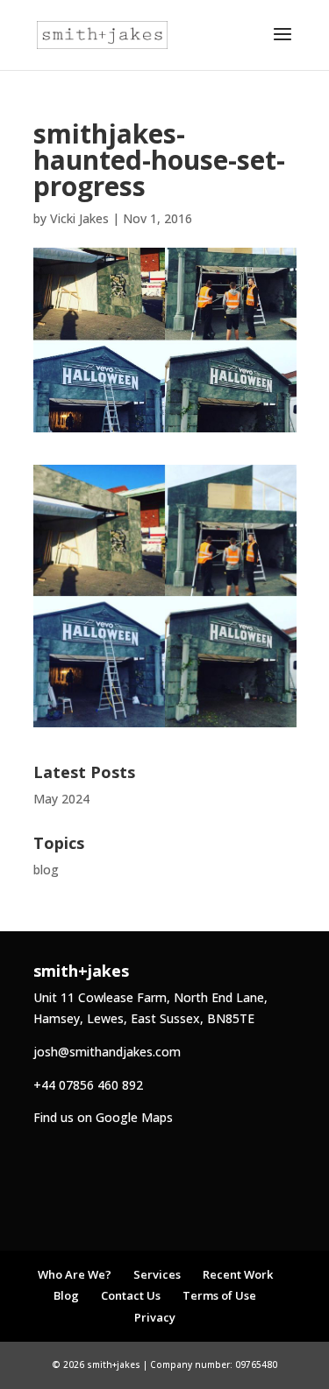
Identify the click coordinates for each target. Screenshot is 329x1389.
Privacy (154, 1317)
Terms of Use (219, 1295)
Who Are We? (74, 1274)
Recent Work (238, 1274)
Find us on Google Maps (103, 1117)
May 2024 (61, 798)
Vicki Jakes (79, 218)
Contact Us (131, 1295)
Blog (66, 1295)
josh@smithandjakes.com (107, 1051)
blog (46, 869)
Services (157, 1274)
